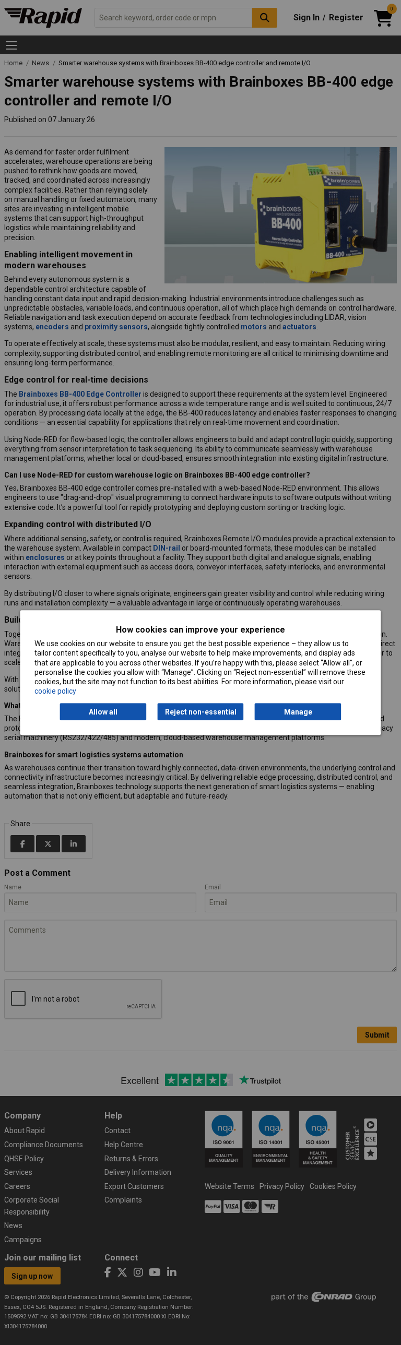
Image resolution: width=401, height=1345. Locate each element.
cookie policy (55, 691)
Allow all (103, 712)
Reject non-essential (201, 712)
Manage (298, 712)
